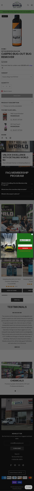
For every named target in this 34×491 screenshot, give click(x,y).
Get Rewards (25, 248)
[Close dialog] (32, 234)
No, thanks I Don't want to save (25, 250)
